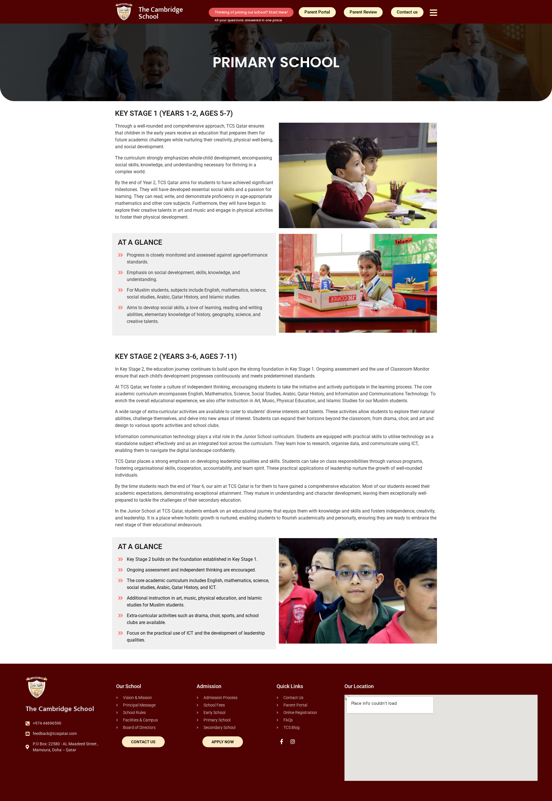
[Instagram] (292, 741)
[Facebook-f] (281, 741)
